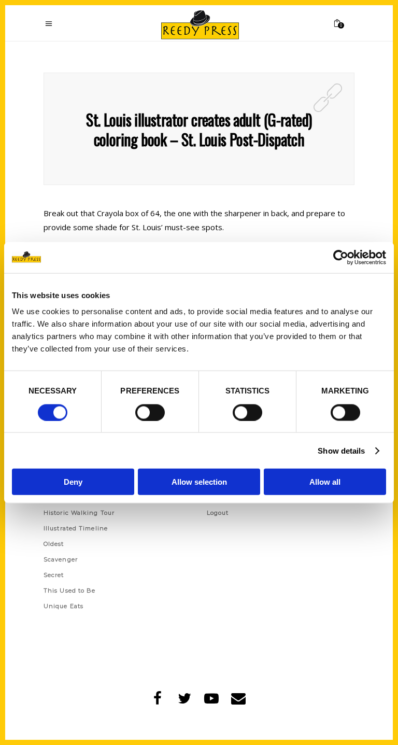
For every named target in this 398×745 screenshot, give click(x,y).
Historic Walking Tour (79, 512)
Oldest (54, 543)
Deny (73, 481)
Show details (341, 450)
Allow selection (199, 481)
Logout (218, 512)
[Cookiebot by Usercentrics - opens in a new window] (340, 257)
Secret (54, 575)
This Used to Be (70, 590)
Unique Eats (63, 606)
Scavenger (61, 559)
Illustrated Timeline (76, 528)
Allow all (324, 481)
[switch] (150, 412)
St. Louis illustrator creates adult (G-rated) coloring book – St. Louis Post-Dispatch (198, 129)
